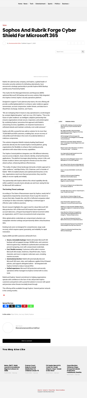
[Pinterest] (25, 306)
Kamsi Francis (49, 373)
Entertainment (40, 4)
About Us (40, 390)
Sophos (31, 314)
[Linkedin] (18, 306)
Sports (50, 4)
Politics (57, 4)
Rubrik (27, 314)
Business (65, 4)
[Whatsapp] (31, 306)
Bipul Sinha (14, 314)
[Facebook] (6, 306)
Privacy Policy (52, 390)
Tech (31, 4)
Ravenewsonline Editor (15, 43)
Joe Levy (21, 314)
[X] (12, 306)
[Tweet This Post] (72, 43)
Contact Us (45, 390)
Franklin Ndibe (7, 373)
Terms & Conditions (60, 390)
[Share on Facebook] (69, 43)
